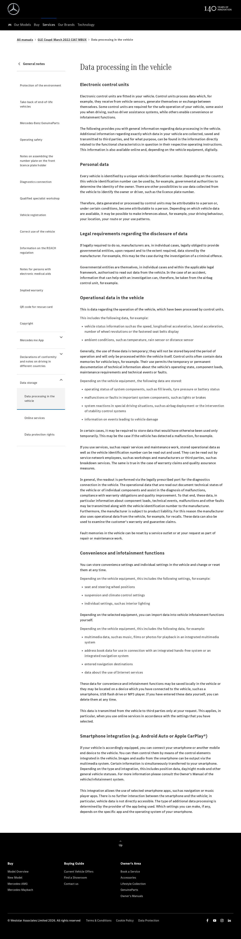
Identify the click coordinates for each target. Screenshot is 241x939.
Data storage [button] (28, 383)
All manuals (25, 40)
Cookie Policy (125, 920)
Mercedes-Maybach (20, 890)
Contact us (71, 884)
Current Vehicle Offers (78, 871)
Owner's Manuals (131, 896)
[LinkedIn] (229, 920)
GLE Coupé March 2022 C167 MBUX (62, 40)
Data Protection (148, 920)
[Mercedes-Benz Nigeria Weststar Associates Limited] (14, 9)
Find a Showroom (75, 878)
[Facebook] (207, 920)
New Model (15, 878)
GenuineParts (129, 890)
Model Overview (18, 871)
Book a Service (130, 871)
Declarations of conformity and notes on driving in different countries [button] (38, 361)
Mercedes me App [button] (32, 340)
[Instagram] (222, 920)
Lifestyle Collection (133, 884)
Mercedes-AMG (17, 884)
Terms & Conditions (98, 920)
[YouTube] (214, 920)
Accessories (128, 878)
